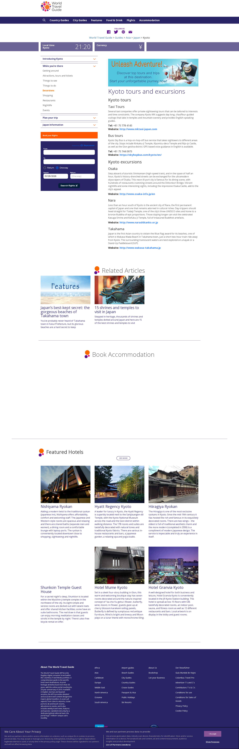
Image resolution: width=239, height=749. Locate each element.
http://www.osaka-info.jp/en (137, 194)
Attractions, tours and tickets (58, 75)
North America (101, 692)
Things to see (50, 80)
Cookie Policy (182, 710)
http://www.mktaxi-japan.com (138, 129)
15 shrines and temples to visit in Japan (117, 309)
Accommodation (149, 20)
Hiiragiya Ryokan (163, 506)
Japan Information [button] (53, 125)
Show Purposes (212, 742)
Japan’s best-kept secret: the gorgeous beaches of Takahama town (65, 311)
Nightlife (47, 105)
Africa (97, 667)
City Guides (80, 20)
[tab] (69, 59)
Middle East (100, 687)
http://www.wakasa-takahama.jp (140, 247)
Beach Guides (128, 672)
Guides (119, 37)
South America (101, 702)
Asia (128, 37)
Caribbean (99, 677)
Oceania (98, 697)
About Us (153, 667)
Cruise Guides (128, 687)
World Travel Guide (100, 37)
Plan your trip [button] (50, 118)
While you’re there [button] (53, 66)
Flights (131, 20)
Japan (136, 37)
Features (96, 20)
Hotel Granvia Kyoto (166, 587)
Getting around (51, 70)
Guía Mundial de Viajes (186, 672)
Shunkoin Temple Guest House (61, 589)
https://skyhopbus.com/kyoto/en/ (141, 154)
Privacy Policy (182, 706)
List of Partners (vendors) (118, 744)
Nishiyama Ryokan (56, 506)
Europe (98, 682)
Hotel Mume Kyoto (111, 587)
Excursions (48, 90)
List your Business (157, 677)
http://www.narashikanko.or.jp (139, 222)
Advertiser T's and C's (185, 682)
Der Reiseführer (183, 667)
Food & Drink (114, 20)
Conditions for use (184, 692)
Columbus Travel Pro (185, 677)
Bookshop (153, 672)
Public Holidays (128, 697)
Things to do (49, 85)
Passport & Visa (129, 692)
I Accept (212, 733)
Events (46, 110)
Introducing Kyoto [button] (53, 59)
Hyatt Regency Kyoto (113, 506)
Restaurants (49, 100)
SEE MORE (123, 458)
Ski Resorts (127, 702)
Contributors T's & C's (185, 687)
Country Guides (59, 20)
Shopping (48, 95)
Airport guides (128, 667)
